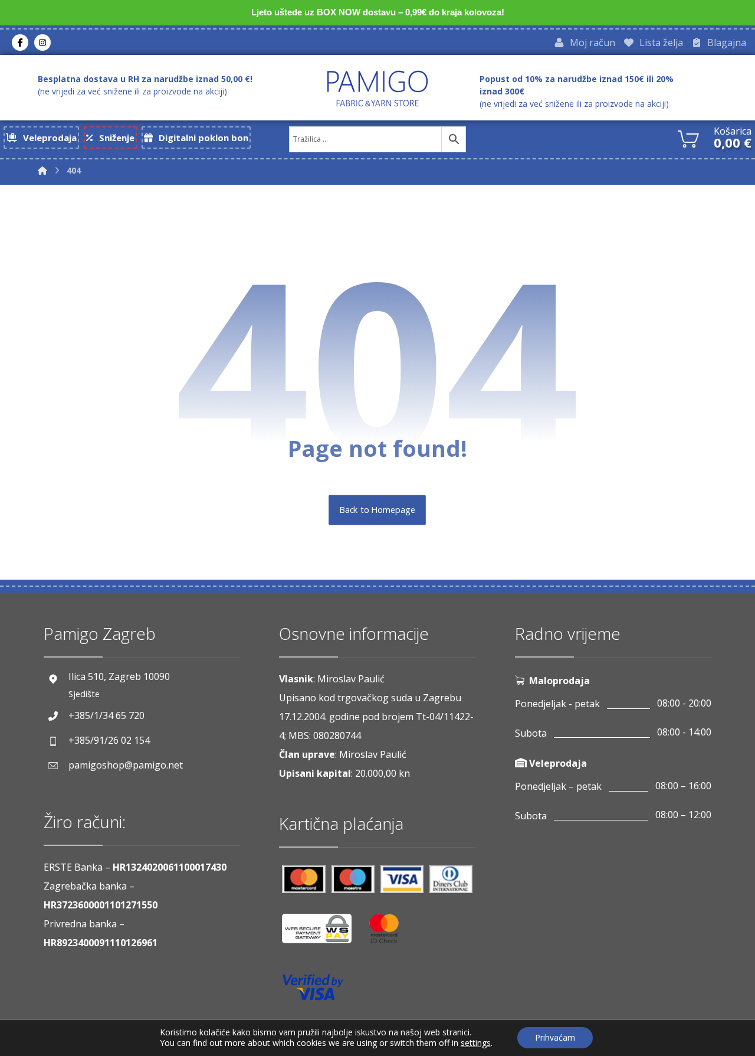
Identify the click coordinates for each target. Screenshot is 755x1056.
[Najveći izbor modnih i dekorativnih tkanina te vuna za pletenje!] (377, 88)
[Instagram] (42, 42)
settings (476, 1043)
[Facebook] (20, 42)
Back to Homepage (378, 510)
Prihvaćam (555, 1037)
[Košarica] (688, 137)
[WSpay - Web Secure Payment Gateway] (322, 933)
